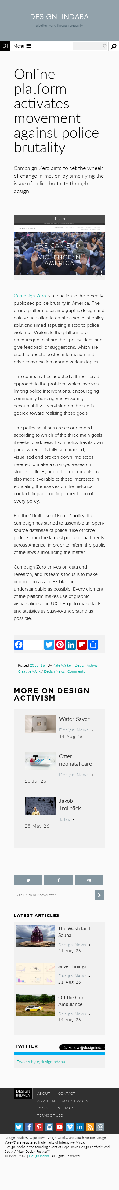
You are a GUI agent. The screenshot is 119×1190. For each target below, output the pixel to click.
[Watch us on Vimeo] (70, 1127)
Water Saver (74, 718)
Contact (66, 1093)
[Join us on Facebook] (58, 880)
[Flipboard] (82, 644)
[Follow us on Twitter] (28, 880)
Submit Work (75, 1100)
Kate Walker (62, 665)
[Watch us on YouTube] (59, 1127)
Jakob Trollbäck (70, 804)
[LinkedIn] (71, 644)
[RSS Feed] (90, 1127)
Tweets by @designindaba (41, 1061)
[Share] (93, 644)
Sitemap (65, 1108)
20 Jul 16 (37, 665)
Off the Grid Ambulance (71, 1000)
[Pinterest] (60, 644)
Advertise (46, 1100)
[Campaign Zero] (59, 277)
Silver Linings (72, 966)
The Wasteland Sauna (74, 931)
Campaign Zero (30, 296)
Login (42, 1108)
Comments (76, 671)
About (43, 1093)
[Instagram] (49, 1127)
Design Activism (87, 665)
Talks (64, 819)
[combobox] (90, 46)
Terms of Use (50, 1115)
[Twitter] (49, 644)
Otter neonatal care (75, 759)
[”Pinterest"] (89, 880)
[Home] (59, 17)
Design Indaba (39, 1156)
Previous (27, 251)
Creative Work (29, 671)
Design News (54, 671)
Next (91, 251)
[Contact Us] (100, 1127)
